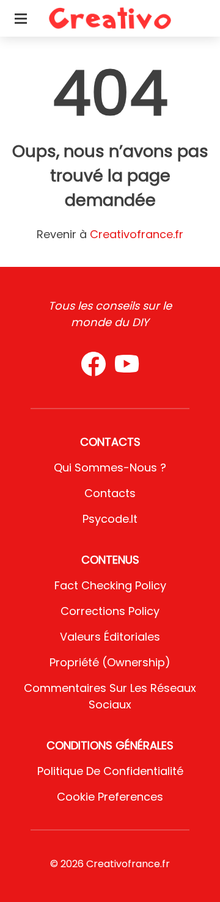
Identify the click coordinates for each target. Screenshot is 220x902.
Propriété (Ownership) (110, 662)
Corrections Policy (110, 611)
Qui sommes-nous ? (110, 467)
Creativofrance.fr (136, 234)
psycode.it (110, 518)
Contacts (110, 493)
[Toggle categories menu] (21, 18)
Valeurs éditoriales (110, 636)
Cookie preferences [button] (110, 796)
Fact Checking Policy (110, 585)
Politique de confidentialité (110, 771)
